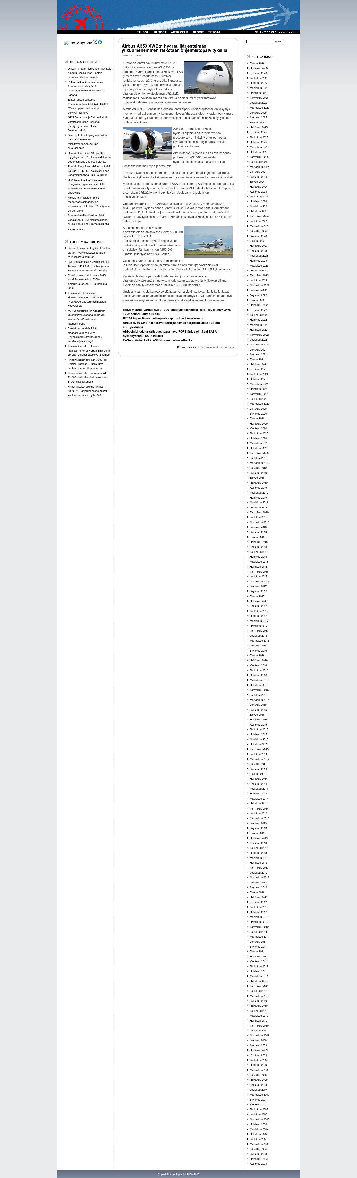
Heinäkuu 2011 (259, 956)
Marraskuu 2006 (259, 1119)
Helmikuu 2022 (258, 329)
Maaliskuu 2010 (259, 1015)
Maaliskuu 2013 (259, 857)
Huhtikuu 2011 (258, 971)
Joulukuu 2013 (258, 813)
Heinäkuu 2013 (259, 838)
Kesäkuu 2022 (258, 310)
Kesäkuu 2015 (258, 724)
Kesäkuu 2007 (258, 1104)
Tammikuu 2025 (259, 157)
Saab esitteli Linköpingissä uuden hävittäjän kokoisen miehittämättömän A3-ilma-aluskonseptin (87, 141)
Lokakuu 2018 (258, 527)
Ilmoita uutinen (76, 229)
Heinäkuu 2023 (259, 245)
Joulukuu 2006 (258, 1114)
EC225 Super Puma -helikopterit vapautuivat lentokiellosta (163, 318)
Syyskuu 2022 (258, 295)
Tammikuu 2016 (259, 690)
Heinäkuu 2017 (259, 601)
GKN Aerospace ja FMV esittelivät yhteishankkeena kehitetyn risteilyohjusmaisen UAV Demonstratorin (88, 123)
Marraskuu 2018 (259, 522)
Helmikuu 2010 (258, 1020)
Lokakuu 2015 (258, 704)
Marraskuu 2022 (259, 285)
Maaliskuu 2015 (259, 739)
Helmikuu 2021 (258, 389)
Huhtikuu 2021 (258, 379)
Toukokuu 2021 (259, 374)
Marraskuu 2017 (259, 581)
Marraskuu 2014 (259, 759)
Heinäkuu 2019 (259, 482)
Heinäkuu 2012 (259, 897)
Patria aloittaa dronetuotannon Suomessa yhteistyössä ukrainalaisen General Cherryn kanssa (86, 88)
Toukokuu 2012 (259, 907)
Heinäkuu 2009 (259, 1050)
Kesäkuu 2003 (258, 1163)
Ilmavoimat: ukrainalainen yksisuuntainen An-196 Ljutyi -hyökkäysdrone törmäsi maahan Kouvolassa (87, 299)
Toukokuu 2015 (259, 729)
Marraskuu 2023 (259, 226)
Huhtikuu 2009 (258, 1065)
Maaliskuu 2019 (259, 502)
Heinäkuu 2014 (259, 778)
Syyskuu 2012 (258, 887)
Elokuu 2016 (257, 655)
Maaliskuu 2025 (259, 147)
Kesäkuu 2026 (258, 73)
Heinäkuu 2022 (259, 305)
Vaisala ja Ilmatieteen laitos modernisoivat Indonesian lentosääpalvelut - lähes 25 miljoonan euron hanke (89, 204)
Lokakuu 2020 (258, 408)
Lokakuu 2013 (258, 823)
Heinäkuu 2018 (259, 542)
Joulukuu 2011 (258, 931)
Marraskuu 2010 (259, 996)
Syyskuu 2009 (258, 1045)
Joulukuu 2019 (258, 458)
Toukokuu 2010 (259, 1011)
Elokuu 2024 (257, 181)
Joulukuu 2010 (258, 991)
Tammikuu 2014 (259, 808)
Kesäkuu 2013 (258, 843)
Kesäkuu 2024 (258, 191)
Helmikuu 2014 (258, 803)
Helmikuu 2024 (258, 211)
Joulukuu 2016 (258, 635)
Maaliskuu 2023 (259, 265)
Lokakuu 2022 (258, 290)
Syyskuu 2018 (258, 532)
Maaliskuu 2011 (259, 976)
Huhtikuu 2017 (258, 616)
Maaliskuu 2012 (259, 917)
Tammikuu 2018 (259, 571)
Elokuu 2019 (257, 477)
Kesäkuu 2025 (258, 132)
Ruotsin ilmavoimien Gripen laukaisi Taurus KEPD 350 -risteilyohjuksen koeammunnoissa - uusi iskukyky (89, 170)
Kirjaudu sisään (187, 347)
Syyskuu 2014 (258, 769)
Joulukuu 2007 (258, 1089)
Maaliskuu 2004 (259, 1129)
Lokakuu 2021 (258, 349)
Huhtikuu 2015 (258, 734)
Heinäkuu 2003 (259, 1159)
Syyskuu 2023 (258, 236)
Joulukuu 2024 (258, 162)
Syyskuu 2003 (258, 1154)
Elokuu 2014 (257, 774)
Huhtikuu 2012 (258, 912)
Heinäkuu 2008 (259, 1079)
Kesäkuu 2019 (258, 487)
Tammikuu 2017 (259, 630)
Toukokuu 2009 (259, 1060)
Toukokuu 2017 (259, 611)
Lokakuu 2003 (258, 1149)
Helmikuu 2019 (258, 507)
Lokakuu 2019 (258, 468)
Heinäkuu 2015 (259, 719)
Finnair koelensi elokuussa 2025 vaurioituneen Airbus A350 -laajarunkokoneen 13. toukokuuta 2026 (87, 281)
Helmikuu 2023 (258, 270)
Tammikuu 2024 (259, 216)
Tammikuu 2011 (259, 986)
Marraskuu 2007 (259, 1094)
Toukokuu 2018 (259, 552)
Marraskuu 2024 (259, 167)
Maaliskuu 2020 (259, 443)
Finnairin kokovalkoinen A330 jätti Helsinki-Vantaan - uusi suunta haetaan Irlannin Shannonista (87, 364)
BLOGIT (198, 32)
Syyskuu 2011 (258, 946)
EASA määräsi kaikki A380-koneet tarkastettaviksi (158, 340)
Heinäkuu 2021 (259, 364)
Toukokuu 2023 (259, 255)
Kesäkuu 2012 (258, 902)
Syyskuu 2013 (258, 828)
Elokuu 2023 (257, 241)
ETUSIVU (143, 32)
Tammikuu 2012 (259, 927)
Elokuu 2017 (257, 596)
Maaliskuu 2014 (259, 798)
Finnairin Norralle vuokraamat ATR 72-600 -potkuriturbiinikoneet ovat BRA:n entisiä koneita (88, 377)
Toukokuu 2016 (259, 670)
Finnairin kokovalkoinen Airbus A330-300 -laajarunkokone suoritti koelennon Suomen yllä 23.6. (87, 390)
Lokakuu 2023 (258, 231)
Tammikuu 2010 (259, 1025)
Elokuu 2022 (257, 300)
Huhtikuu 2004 (258, 1124)
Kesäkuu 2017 (258, 606)
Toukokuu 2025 (259, 137)
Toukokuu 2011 (259, 966)
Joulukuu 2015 (258, 695)
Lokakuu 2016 (258, 645)
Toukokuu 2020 (259, 433)
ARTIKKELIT (179, 32)
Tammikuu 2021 (259, 394)
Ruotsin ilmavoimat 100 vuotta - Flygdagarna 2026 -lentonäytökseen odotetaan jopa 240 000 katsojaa (89, 157)
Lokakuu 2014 (258, 764)
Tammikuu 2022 (259, 334)
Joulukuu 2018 (258, 517)
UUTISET (160, 32)
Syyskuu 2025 (258, 117)
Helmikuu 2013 (258, 862)
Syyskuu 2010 (258, 1001)
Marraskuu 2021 (259, 344)
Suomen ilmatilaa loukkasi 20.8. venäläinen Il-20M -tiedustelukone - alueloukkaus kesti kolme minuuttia (88, 219)
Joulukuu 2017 (258, 576)
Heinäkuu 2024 (259, 186)
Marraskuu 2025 (259, 107)
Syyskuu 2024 (258, 177)
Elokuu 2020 (257, 418)
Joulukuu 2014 (258, 754)
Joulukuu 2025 (258, 102)
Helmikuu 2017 (258, 626)
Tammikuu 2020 (259, 453)
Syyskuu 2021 (258, 354)
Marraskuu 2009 (259, 1035)
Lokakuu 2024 (258, 171)
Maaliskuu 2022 (259, 325)
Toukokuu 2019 (259, 492)
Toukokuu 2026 (259, 78)
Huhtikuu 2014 (258, 793)
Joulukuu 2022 (258, 280)
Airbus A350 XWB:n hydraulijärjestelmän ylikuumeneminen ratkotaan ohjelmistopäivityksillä (174, 48)
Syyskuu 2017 (258, 591)
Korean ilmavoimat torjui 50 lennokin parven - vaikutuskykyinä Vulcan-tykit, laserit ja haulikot (89, 252)
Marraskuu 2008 (259, 1070)
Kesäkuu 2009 (258, 1055)
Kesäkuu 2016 (258, 665)
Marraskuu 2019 (259, 463)
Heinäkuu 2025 (259, 127)
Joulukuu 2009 (258, 1030)
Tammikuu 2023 (259, 275)
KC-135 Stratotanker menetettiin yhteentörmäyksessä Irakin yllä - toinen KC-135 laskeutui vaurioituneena (87, 317)
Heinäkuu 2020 (259, 423)
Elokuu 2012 (257, 892)
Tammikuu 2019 (259, 512)
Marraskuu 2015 (259, 700)
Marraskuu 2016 (259, 640)
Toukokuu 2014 (259, 788)
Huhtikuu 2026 (258, 83)
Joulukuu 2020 (258, 399)
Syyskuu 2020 (258, 413)
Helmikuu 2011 (258, 981)
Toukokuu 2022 (259, 315)
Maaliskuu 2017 (259, 620)
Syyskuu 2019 (258, 472)
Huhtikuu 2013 (258, 853)
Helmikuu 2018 (258, 566)
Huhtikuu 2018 (258, 556)
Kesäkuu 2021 (258, 369)
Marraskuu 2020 (259, 403)
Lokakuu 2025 (258, 112)
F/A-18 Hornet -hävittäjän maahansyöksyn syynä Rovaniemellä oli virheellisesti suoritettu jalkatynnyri (85, 334)
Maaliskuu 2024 (259, 206)
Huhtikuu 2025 (258, 142)
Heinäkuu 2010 (259, 1005)
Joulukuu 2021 (258, 339)
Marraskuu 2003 (259, 1144)
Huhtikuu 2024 (258, 201)
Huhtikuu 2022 (258, 319)
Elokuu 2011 (257, 951)
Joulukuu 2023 (258, 221)
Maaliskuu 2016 (259, 680)
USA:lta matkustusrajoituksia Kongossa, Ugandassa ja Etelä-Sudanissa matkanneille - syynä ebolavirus (86, 186)
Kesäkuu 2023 (258, 251)
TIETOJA (214, 32)
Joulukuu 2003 (258, 1139)
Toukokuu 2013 (259, 848)
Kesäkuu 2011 (258, 961)
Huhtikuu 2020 (258, 438)
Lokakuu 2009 (258, 1040)
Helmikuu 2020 (258, 448)
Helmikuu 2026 (258, 93)
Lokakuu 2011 (258, 941)
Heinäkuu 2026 (259, 68)
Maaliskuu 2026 (259, 88)
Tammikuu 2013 (259, 867)
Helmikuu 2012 (258, 922)
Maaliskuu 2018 (259, 561)
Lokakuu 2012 (258, 882)
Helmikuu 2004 (258, 1134)
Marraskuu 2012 (259, 877)
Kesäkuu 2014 (258, 783)
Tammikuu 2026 (259, 97)
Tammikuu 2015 (259, 749)
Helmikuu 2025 (258, 152)
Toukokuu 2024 (259, 196)
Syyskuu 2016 (258, 650)
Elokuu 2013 (257, 833)
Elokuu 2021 (257, 359)
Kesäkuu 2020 (258, 428)
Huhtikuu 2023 (258, 260)
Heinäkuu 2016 (259, 660)
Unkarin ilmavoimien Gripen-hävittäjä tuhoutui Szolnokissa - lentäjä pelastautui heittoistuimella (89, 72)
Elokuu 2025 (257, 122)
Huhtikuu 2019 (258, 497)
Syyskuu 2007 (258, 1099)
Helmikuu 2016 (258, 685)
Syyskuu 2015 (258, 710)
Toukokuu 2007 (259, 1109)
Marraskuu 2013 (259, 818)
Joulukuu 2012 (258, 872)
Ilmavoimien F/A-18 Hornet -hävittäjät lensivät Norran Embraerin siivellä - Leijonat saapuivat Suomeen (89, 350)
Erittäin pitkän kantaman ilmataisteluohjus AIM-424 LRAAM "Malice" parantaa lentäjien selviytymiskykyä (88, 106)
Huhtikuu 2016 (258, 675)
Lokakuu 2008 (258, 1075)
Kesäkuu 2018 (258, 546)
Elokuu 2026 (257, 63)
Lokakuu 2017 (258, 586)
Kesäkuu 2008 (258, 1085)
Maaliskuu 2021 (259, 384)
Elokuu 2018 (257, 537)
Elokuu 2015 (257, 714)
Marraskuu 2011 (259, 936)
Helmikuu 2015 (258, 744)
